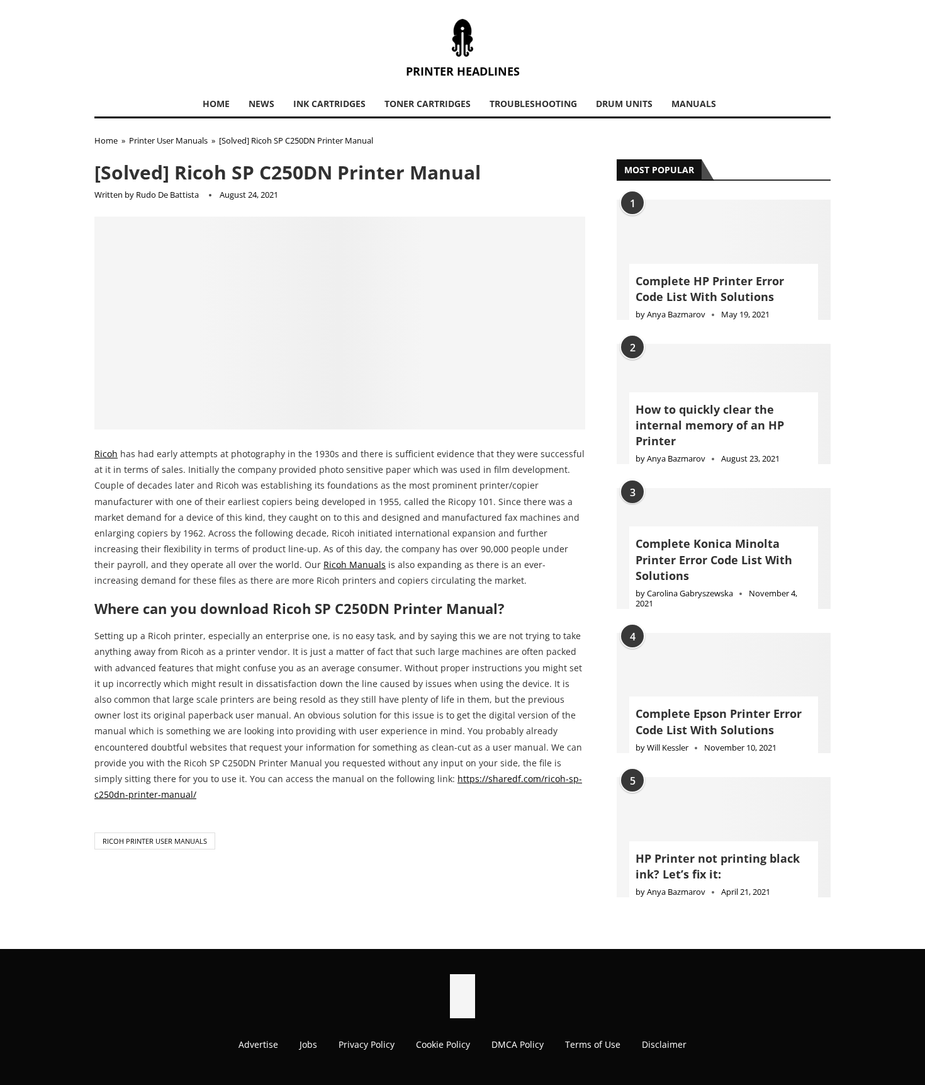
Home (216, 104)
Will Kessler (667, 747)
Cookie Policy (443, 1044)
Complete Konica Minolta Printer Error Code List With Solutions (714, 559)
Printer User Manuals (168, 140)
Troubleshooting (533, 104)
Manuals (693, 104)
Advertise (258, 1044)
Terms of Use (592, 1044)
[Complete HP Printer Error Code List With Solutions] (724, 260)
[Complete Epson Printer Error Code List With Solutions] (724, 693)
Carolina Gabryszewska (690, 593)
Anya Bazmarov (676, 314)
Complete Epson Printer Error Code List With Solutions (719, 721)
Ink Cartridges (329, 104)
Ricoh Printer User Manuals (155, 841)
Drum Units (624, 104)
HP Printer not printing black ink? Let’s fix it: (718, 866)
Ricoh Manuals (354, 565)
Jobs (308, 1044)
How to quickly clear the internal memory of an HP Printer (710, 425)
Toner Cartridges (427, 104)
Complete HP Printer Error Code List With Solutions (710, 288)
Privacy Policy (367, 1044)
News (261, 104)
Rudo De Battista (167, 194)
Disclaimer (664, 1044)
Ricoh (106, 454)
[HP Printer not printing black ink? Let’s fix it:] (724, 837)
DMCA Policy (517, 1044)
